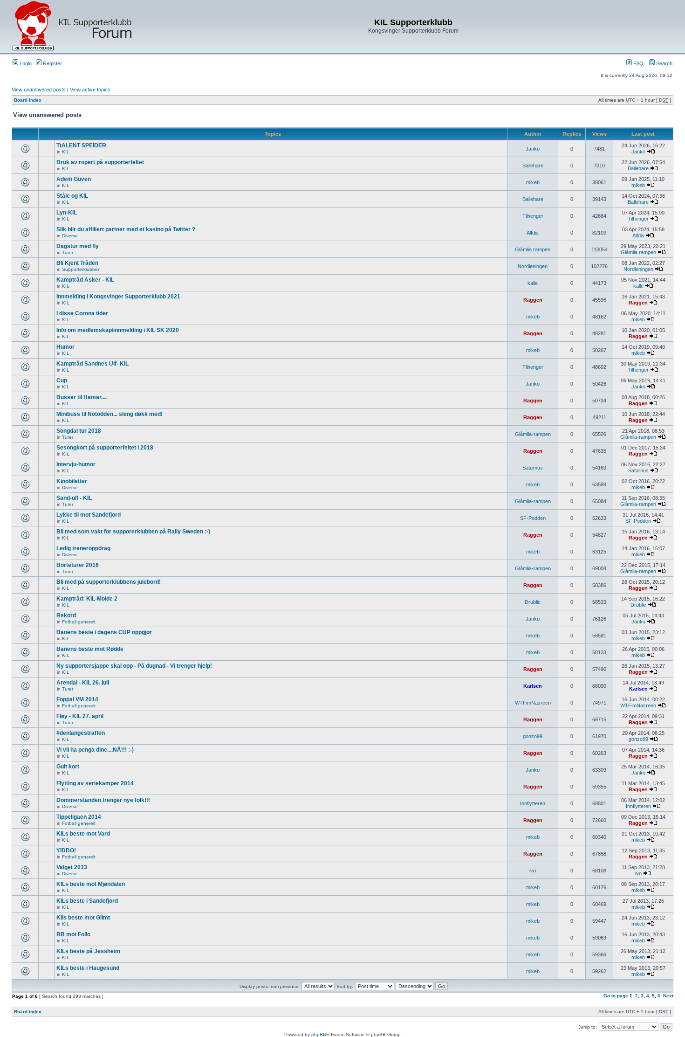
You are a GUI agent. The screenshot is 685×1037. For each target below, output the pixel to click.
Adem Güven (73, 179)
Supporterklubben (81, 269)
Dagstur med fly (77, 246)
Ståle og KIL (72, 196)
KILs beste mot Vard (83, 833)
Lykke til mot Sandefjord (88, 515)
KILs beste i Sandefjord (87, 901)
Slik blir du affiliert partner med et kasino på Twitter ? (125, 229)
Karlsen (532, 686)
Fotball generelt (79, 621)
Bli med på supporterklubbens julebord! (108, 582)
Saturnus (532, 467)
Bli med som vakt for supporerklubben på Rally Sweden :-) (133, 531)
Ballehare (532, 165)
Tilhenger (532, 216)
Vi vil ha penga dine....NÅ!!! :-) (95, 750)
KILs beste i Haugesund (87, 968)
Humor (65, 347)
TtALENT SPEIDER (81, 145)
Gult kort (67, 766)
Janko (533, 149)
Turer (67, 252)
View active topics (90, 89)
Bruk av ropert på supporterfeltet (100, 162)
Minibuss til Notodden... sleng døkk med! (109, 414)
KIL (65, 151)
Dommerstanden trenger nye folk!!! (103, 800)
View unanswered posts (39, 89)
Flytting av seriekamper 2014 (95, 783)
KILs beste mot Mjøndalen (90, 884)
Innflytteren (532, 803)
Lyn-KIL (66, 212)
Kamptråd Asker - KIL (85, 280)
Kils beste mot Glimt (83, 917)
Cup (61, 380)
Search (663, 63)
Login (25, 63)
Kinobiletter (71, 481)
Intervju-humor (76, 464)
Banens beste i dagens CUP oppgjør (104, 632)
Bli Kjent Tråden (77, 263)
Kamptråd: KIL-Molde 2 (86, 598)
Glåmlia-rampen (533, 434)
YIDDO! (66, 850)
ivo (532, 870)
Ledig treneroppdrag (83, 548)
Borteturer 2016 (77, 565)
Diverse (70, 235)
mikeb (533, 182)
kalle (532, 283)
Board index (27, 100)
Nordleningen (533, 266)
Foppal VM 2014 (77, 699)
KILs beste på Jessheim (88, 951)
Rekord (66, 615)
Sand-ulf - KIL (74, 498)
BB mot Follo (73, 934)
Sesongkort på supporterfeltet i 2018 (104, 447)
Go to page (615, 995)
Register (51, 63)
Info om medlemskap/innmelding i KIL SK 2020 (117, 330)
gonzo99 (532, 736)
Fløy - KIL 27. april (79, 716)
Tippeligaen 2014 (78, 817)
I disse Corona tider (82, 313)
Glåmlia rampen (532, 249)
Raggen (532, 300)
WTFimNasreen (533, 702)
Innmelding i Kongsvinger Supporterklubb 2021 (118, 296)
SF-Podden (533, 518)
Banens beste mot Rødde (89, 649)
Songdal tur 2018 (78, 431)
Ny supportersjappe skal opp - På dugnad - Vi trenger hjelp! (134, 666)
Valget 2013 (71, 867)
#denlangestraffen (80, 733)
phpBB (318, 1034)
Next (668, 995)
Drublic (533, 602)
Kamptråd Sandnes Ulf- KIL (92, 363)
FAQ (638, 63)
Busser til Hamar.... (81, 397)
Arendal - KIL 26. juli (82, 682)
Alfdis (533, 232)
